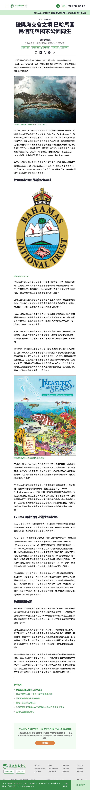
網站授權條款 (53, 768)
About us (80, 765)
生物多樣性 (36, 48)
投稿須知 (37, 771)
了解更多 (65, 785)
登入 (63, 6)
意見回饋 (80, 771)
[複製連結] (54, 52)
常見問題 (66, 768)
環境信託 (47, 39)
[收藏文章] (36, 52)
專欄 (41, 39)
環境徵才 (37, 765)
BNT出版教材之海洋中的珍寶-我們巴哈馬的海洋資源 (29, 458)
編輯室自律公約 (39, 768)
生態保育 (64, 48)
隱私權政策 (52, 771)
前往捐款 (45, 743)
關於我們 (66, 765)
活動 (50, 765)
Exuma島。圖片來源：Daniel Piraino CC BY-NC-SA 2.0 (30, 124)
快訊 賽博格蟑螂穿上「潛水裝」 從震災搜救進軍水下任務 (58, 12)
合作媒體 (80, 768)
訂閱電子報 (72, 6)
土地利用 (46, 48)
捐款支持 (81, 6)
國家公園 (25, 48)
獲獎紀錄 (66, 771)
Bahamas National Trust (21, 276)
